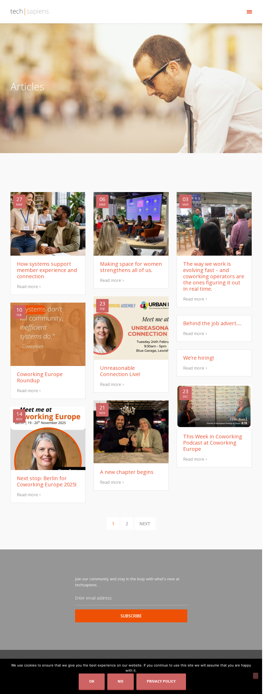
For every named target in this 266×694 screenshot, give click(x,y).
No (120, 681)
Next (144, 524)
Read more (27, 286)
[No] (255, 675)
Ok (91, 681)
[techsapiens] (29, 11)
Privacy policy (161, 681)
